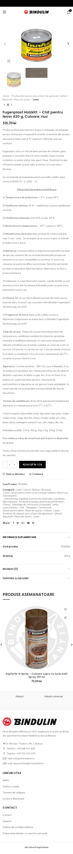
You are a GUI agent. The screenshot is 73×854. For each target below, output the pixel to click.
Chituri (6, 504)
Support (7, 821)
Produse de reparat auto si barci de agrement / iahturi (39, 96)
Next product (11, 105)
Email (28, 523)
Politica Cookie (11, 786)
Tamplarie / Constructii (38, 507)
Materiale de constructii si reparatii (31, 504)
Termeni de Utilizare (14, 792)
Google (23, 523)
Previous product (4, 105)
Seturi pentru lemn (13, 510)
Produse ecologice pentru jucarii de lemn (41, 501)
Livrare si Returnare (13, 798)
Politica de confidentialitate (18, 827)
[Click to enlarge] (8, 60)
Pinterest (33, 523)
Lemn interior (10, 507)
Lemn (36, 99)
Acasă (6, 96)
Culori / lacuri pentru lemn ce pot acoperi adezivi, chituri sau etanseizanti (35, 494)
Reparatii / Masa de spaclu (16, 99)
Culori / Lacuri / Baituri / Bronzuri (33, 489)
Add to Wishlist (15, 474)
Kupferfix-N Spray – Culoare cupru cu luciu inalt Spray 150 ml (36, 675)
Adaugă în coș (32, 464)
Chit (21, 507)
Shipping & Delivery (16, 578)
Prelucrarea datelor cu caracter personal (25, 833)
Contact (7, 814)
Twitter (17, 523)
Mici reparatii (10, 501)
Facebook (13, 523)
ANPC (6, 780)
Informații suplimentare (19, 537)
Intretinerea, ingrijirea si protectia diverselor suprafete (34, 498)
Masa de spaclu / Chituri (38, 510)
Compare (37, 474)
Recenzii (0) (10, 569)
